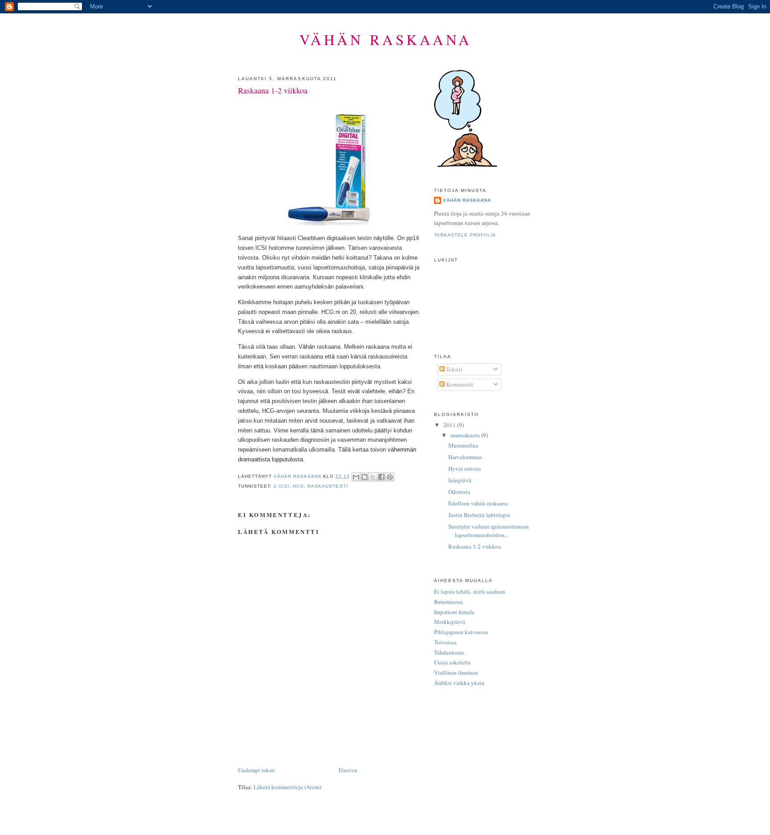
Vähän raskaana (385, 39)
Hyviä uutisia (464, 468)
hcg (298, 486)
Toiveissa (445, 642)
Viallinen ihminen (456, 672)
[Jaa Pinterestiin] (389, 476)
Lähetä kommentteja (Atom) (287, 787)
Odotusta (459, 492)
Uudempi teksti (256, 770)
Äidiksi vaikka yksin (459, 683)
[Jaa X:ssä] (373, 476)
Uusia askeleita (452, 662)
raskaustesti (327, 486)
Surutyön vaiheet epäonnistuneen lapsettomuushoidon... (488, 530)
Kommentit (459, 384)
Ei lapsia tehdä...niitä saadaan (469, 591)
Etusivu (348, 770)
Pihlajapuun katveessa (461, 632)
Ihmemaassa (448, 602)
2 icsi (281, 486)
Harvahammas (465, 457)
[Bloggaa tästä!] (364, 476)
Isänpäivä (459, 480)
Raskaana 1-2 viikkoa (474, 546)
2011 (450, 425)
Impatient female (454, 612)
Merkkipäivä (449, 622)
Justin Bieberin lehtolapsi (479, 515)
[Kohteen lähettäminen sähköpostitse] (356, 476)
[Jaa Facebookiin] (381, 476)
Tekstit (454, 369)
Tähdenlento (449, 652)
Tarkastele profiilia (465, 234)
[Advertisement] (342, 745)
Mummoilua (463, 445)
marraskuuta (466, 435)
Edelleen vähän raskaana (478, 503)
